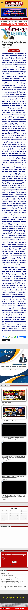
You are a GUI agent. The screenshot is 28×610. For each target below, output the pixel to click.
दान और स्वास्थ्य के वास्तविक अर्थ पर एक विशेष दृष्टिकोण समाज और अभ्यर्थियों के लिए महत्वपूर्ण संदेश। (13, 438)
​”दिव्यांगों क (5, 18)
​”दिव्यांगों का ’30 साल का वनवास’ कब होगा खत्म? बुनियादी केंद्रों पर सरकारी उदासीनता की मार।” (13, 477)
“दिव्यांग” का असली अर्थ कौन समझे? (9, 420)
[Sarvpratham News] (14, 3)
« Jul (2, 522)
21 (17, 517)
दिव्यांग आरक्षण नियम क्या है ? (7, 402)
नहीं (3, 559)
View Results (14, 565)
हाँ (3, 557)
